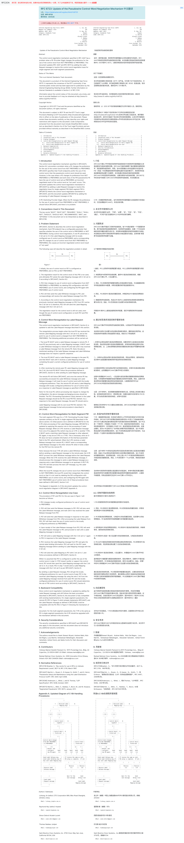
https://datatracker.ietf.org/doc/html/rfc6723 (61, 12)
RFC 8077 (70, 23)
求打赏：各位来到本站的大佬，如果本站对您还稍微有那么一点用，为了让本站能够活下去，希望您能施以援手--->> (54, 3)
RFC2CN (5, 3)
